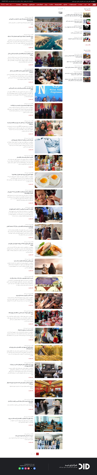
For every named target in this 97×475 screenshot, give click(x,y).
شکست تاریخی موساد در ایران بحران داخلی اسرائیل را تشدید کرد (74, 22)
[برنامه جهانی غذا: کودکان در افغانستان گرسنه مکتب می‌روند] (48, 424)
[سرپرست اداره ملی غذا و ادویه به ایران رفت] (48, 441)
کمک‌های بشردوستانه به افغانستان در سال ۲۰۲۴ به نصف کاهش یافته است (20, 227)
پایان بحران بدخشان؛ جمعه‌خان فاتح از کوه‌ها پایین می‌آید (73, 68)
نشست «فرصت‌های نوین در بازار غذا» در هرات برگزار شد (21, 278)
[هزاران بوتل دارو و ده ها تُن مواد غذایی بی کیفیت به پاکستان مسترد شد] (48, 407)
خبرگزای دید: (93, 1)
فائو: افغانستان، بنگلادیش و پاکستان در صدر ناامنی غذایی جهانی (21, 88)
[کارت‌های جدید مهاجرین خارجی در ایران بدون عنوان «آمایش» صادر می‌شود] (86, 73)
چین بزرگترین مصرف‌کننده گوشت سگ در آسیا (23, 261)
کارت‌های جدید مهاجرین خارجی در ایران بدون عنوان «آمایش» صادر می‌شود (73, 74)
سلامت (51, 4)
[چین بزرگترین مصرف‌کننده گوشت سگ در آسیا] (48, 266)
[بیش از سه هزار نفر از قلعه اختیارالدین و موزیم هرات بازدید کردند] (86, 56)
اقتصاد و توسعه (58, 4)
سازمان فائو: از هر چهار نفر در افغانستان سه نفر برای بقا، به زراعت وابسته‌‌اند (21, 348)
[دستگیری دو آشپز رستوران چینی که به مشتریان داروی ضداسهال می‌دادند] (48, 388)
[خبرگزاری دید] (94, 5)
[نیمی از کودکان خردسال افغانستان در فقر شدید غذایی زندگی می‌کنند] (48, 59)
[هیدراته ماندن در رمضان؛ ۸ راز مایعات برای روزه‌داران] (48, 145)
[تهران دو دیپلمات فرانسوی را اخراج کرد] (86, 39)
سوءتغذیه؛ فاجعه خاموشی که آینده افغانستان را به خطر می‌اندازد (21, 71)
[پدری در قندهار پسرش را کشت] (86, 33)
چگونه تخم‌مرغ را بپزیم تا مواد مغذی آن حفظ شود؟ (22, 174)
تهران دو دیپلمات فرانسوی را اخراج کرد (75, 39)
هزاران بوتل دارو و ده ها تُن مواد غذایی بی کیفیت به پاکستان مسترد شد (20, 401)
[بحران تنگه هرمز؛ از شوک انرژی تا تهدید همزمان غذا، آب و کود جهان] (48, 42)
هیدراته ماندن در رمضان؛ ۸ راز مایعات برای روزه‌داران (22, 140)
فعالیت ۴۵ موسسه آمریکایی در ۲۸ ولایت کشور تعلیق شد (21, 209)
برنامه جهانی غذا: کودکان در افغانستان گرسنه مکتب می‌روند (20, 418)
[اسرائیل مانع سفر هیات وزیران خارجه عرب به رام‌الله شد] (48, 111)
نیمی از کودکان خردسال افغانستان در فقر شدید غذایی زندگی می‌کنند (20, 54)
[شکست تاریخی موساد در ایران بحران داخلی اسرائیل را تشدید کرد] (86, 21)
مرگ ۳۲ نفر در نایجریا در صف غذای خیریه (24, 295)
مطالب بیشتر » (87, 45)
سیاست (80, 4)
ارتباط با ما (18, 4)
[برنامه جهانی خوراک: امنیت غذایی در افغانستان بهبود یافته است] (48, 318)
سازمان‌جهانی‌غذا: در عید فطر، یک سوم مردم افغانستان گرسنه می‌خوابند (20, 123)
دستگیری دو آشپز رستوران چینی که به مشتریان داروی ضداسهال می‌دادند (20, 383)
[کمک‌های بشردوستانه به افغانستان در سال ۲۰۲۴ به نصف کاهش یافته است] (48, 232)
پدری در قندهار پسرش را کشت (76, 33)
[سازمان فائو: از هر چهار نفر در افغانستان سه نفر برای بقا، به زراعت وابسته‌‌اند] (48, 353)
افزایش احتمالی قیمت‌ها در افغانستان (25, 157)
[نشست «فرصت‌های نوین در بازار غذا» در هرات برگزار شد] (48, 284)
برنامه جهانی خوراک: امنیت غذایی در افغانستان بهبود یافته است (21, 313)
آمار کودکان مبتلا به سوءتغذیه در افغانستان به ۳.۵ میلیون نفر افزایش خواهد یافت (20, 192)
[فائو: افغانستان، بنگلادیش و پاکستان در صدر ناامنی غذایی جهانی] (48, 94)
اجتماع (65, 4)
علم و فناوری (32, 4)
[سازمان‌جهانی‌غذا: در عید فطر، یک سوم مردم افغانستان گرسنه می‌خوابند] (48, 128)
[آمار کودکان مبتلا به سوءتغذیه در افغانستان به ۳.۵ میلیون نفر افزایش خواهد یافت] (48, 197)
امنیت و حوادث (73, 4)
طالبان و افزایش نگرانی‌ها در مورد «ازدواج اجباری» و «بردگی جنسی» (74, 62)
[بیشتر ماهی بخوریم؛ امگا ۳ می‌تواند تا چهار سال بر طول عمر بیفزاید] (48, 249)
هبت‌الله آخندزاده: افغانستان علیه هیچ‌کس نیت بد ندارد (73, 27)
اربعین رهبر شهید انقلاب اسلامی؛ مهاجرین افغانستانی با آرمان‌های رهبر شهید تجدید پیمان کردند (73, 16)
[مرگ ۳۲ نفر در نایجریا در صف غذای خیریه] (48, 301)
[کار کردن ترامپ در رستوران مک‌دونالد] (48, 335)
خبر (85, 4)
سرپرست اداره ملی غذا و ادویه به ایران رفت (24, 436)
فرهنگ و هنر (40, 4)
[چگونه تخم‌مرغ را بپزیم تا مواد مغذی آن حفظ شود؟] (48, 180)
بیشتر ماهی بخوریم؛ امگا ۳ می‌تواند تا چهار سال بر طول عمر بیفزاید (20, 244)
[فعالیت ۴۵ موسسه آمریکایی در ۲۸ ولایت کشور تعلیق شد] (48, 215)
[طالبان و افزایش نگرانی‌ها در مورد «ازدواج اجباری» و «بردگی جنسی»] (86, 62)
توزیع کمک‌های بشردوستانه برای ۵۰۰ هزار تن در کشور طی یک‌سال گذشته (21, 19)
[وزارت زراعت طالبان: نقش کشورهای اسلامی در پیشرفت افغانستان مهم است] (48, 370)
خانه (89, 4)
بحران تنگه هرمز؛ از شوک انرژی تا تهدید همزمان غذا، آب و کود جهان (20, 37)
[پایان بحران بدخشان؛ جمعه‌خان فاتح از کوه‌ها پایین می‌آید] (86, 67)
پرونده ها (25, 4)
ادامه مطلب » (30, 27)
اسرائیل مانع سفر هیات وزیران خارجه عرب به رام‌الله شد (21, 105)
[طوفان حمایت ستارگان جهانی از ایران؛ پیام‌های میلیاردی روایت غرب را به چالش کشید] (86, 79)
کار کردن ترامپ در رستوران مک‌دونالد (25, 330)
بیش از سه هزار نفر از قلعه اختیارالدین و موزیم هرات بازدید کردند (73, 56)
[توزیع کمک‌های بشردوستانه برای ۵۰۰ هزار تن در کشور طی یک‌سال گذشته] (48, 24)
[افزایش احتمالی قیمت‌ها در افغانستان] (48, 163)
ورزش (46, 4)
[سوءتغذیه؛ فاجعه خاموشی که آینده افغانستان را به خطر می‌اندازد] (48, 76)
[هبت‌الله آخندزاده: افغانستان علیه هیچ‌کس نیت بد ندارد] (86, 27)
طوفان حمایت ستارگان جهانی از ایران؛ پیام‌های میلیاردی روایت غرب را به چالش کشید (73, 80)
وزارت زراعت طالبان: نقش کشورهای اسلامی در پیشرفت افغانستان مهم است (21, 365)
